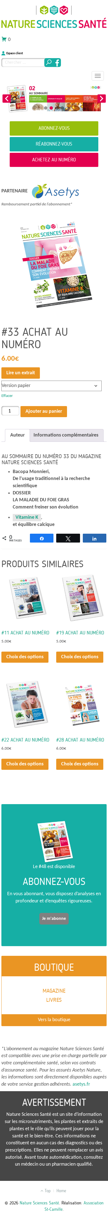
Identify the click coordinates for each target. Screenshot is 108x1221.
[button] (6, 98)
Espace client (14, 53)
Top (47, 1190)
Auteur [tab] (17, 435)
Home (61, 1190)
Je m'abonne (54, 919)
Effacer (7, 396)
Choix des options (24, 657)
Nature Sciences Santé (39, 1202)
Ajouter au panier (43, 411)
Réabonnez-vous (54, 144)
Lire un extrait (20, 373)
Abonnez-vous (54, 128)
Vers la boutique (54, 1020)
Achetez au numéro (54, 160)
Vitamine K (27, 517)
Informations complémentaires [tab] (66, 435)
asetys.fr (81, 1084)
